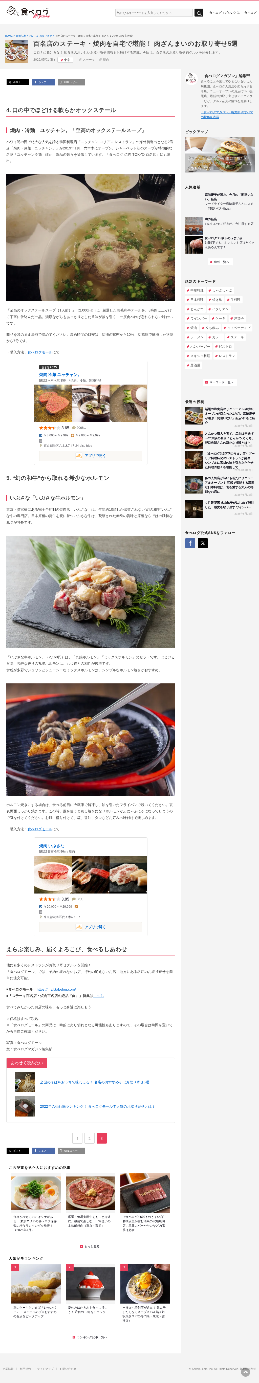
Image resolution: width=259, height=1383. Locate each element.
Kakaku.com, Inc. (202, 1369)
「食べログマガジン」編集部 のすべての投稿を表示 (227, 114)
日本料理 (197, 300)
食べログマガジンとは (224, 12)
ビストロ (225, 346)
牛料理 (236, 300)
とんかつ (197, 309)
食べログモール (40, 352)
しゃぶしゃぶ (222, 290)
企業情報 (8, 1369)
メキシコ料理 (200, 356)
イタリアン (220, 309)
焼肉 (106, 59)
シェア (42, 82)
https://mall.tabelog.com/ (56, 989)
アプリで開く (72, 455)
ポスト (16, 82)
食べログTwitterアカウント (203, 543)
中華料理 (197, 290)
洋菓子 (239, 318)
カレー (217, 337)
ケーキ (220, 318)
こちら (98, 996)
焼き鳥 (217, 300)
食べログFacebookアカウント (190, 543)
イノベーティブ (238, 328)
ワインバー (198, 318)
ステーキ (89, 59)
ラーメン (197, 337)
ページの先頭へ (245, 1372)
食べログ (250, 12)
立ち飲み (212, 328)
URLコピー (70, 82)
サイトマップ (45, 1369)
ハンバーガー (200, 346)
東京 (67, 60)
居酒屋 (195, 365)
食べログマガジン (28, 12)
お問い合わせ (68, 1369)
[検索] (199, 13)
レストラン (227, 356)
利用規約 (25, 1369)
